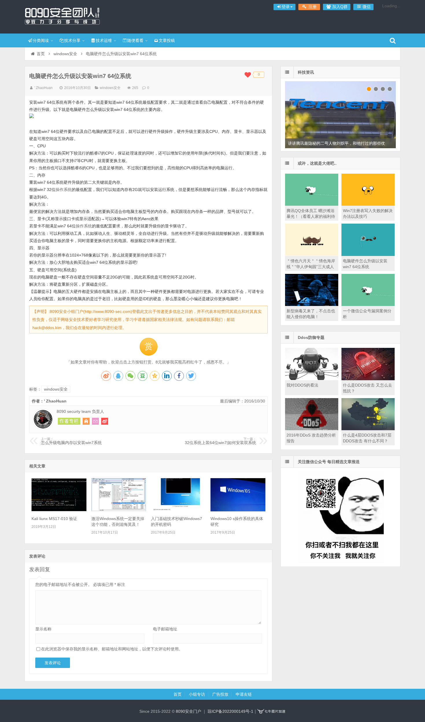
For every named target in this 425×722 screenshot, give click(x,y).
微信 (366, 6)
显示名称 (43, 629)
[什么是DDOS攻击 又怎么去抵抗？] (368, 378)
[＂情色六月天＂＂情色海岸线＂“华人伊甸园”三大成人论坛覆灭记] (311, 254)
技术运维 (104, 40)
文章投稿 (167, 40)
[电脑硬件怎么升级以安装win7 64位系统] (368, 254)
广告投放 (220, 694)
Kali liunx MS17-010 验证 (54, 518)
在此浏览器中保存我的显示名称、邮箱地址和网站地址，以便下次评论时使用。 (112, 649)
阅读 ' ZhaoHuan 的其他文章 (69, 421)
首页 (41, 53)
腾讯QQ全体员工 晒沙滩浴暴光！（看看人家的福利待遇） (311, 216)
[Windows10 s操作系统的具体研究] (237, 510)
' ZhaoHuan (43, 88)
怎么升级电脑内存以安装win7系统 (71, 441)
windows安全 (65, 53)
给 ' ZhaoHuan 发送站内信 (95, 421)
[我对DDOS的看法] (311, 378)
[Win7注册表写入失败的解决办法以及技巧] (368, 204)
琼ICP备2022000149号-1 (230, 711)
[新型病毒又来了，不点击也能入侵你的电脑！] (311, 304)
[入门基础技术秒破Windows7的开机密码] (178, 510)
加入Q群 (339, 6)
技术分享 (72, 40)
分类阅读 (41, 40)
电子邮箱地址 (165, 629)
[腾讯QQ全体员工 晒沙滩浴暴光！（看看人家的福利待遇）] (311, 204)
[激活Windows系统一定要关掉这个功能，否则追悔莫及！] (118, 510)
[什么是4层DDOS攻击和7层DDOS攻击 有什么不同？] (368, 428)
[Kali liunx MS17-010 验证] (59, 510)
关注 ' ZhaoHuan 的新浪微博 (104, 421)
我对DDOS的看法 (302, 385)
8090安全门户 (62, 16)
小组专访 (197, 694)
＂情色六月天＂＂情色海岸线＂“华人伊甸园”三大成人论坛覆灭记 (311, 267)
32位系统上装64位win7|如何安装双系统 (220, 441)
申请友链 (244, 694)
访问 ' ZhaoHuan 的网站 (86, 421)
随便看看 (135, 40)
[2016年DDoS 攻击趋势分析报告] (311, 428)
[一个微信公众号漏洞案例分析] (368, 304)
